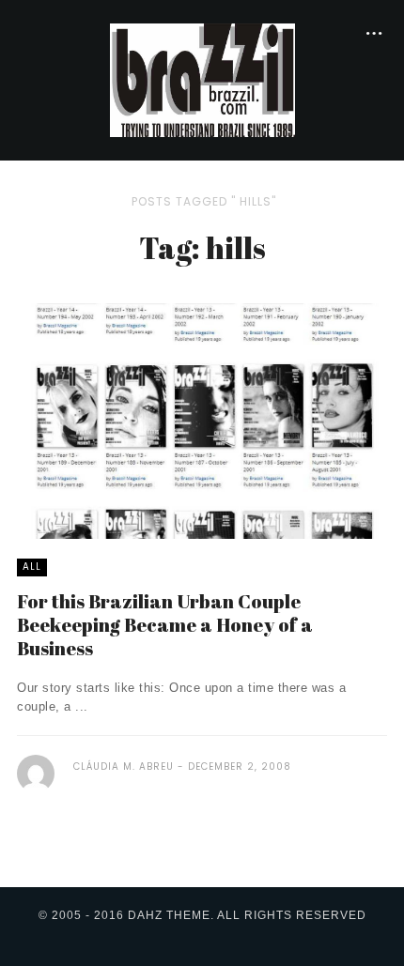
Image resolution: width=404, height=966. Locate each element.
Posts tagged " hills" (204, 201)
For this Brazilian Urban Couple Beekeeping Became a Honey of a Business (165, 625)
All (32, 567)
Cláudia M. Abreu (123, 766)
